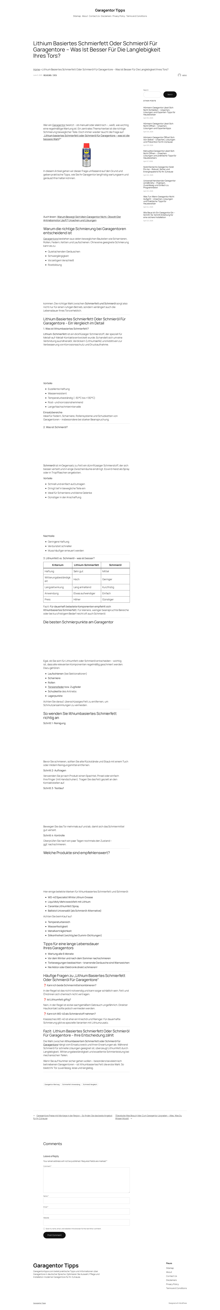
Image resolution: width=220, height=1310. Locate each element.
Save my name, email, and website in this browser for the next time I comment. (73, 1229)
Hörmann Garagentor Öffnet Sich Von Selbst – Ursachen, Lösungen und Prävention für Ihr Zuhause (159, 139)
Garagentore (50, 238)
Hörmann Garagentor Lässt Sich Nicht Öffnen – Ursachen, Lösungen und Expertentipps (158, 125)
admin (184, 75)
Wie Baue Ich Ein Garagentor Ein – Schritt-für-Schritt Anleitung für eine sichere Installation (159, 214)
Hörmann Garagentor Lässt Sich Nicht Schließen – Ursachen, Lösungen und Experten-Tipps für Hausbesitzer (159, 111)
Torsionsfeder (56, 687)
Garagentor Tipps (110, 10)
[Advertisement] (93, 105)
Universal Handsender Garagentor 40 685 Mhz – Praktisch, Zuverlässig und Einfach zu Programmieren (159, 184)
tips (55, 75)
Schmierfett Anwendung (71, 1084)
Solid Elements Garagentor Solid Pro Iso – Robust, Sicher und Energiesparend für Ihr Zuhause (158, 169)
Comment (47, 1166)
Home (36, 69)
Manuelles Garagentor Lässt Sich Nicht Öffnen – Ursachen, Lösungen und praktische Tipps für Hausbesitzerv (159, 154)
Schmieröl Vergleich (90, 1084)
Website (46, 1218)
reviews (48, 75)
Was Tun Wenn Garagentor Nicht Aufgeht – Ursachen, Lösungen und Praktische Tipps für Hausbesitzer (158, 200)
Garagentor (58, 125)
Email (45, 1207)
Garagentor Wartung (52, 1084)
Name (45, 1196)
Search (145, 90)
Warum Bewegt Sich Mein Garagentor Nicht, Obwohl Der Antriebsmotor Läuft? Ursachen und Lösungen (82, 218)
